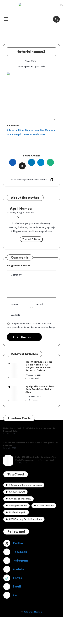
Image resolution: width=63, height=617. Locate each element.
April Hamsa (21, 208)
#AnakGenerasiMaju (20, 498)
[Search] (56, 19)
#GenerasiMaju (45, 505)
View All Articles (31, 239)
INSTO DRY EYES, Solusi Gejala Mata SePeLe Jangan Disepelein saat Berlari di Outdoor (39, 366)
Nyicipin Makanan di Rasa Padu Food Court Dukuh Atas (40, 389)
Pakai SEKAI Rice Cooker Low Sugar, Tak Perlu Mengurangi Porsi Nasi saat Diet (35, 458)
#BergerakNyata (18, 505)
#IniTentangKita (17, 512)
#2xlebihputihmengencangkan (25, 484)
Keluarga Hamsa (33, 611)
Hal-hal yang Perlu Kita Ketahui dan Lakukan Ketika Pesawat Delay (29, 429)
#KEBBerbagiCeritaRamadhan (25, 519)
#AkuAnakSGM (17, 491)
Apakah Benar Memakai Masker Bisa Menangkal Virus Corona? (30, 443)
